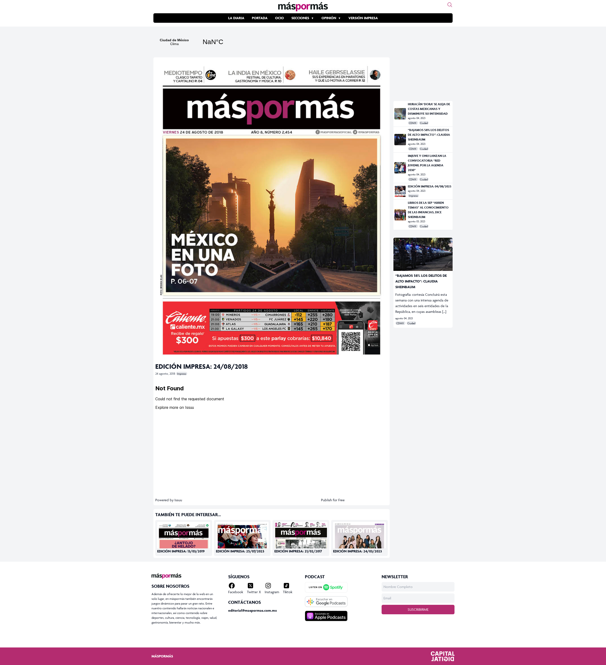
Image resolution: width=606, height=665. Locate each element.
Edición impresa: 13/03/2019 (181, 551)
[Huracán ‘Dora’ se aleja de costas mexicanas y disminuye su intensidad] (400, 113)
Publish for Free (333, 500)
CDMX (413, 123)
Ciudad (424, 123)
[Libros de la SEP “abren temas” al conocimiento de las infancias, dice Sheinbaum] (400, 214)
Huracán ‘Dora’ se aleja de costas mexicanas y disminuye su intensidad (429, 109)
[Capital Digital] (442, 656)
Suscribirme (418, 609)
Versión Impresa (363, 18)
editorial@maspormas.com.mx (252, 610)
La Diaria (236, 18)
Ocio (279, 18)
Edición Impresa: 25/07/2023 (240, 551)
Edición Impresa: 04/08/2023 (429, 186)
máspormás (162, 656)
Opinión (328, 18)
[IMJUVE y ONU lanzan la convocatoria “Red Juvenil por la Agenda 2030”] (400, 167)
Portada (259, 18)
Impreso (181, 373)
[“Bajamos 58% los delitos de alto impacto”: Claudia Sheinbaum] (400, 139)
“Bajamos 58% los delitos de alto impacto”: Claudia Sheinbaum (429, 134)
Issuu (178, 500)
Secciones (300, 18)
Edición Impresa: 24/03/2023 (357, 551)
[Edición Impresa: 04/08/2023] (400, 191)
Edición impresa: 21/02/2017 (298, 551)
